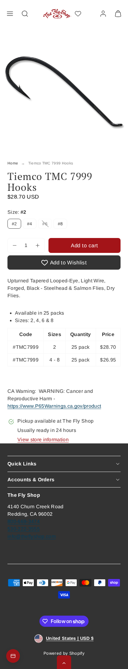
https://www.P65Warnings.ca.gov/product (54, 406)
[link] (103, 13)
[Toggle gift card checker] (13, 656)
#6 (47, 225)
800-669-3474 (23, 521)
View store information (43, 439)
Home (12, 163)
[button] (9, 13)
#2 (14, 223)
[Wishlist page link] (78, 14)
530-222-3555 (23, 529)
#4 (29, 223)
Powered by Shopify (64, 653)
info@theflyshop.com (31, 536)
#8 (60, 223)
